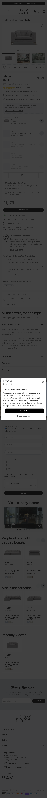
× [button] (43, 382)
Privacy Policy (31, 406)
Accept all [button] (24, 411)
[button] (23, 416)
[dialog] (23, 399)
